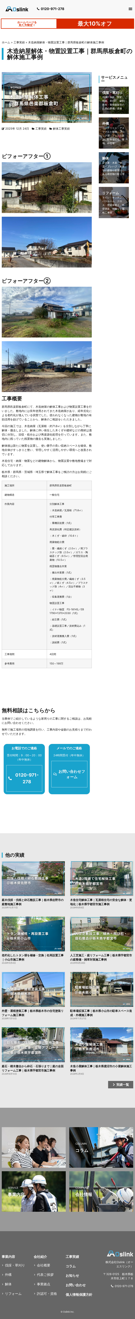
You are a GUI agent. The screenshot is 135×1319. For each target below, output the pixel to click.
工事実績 (19, 42)
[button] (130, 9)
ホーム (6, 42)
